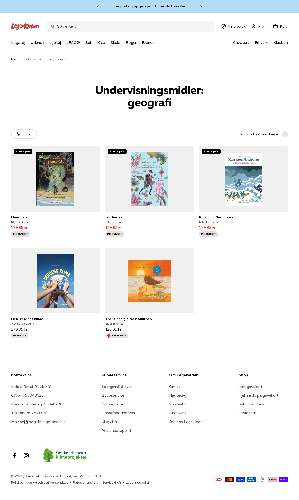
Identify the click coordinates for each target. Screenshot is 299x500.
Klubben (281, 42)
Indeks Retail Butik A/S (31, 386)
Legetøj (18, 42)
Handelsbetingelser (118, 412)
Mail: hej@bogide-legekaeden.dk (39, 421)
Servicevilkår (111, 482)
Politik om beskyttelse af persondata (39, 482)
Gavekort (241, 42)
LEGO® (73, 42)
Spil (88, 42)
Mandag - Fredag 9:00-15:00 (37, 404)
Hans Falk (19, 217)
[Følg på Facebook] (14, 455)
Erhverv (261, 42)
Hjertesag (177, 395)
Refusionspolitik (85, 482)
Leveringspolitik (138, 482)
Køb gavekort (251, 386)
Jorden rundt (116, 217)
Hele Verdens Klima (27, 319)
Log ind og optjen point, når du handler (149, 6)
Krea (101, 42)
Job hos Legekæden (187, 421)
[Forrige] (98, 6)
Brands (148, 42)
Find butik (177, 412)
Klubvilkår (110, 421)
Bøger (131, 42)
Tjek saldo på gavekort (258, 395)
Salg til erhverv (251, 404)
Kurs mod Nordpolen (216, 217)
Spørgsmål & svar (117, 386)
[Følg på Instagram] (26, 455)
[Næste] (201, 6)
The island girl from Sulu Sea (128, 319)
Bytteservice (113, 395)
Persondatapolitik (117, 430)
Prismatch (247, 412)
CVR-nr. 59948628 (27, 395)
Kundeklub (178, 404)
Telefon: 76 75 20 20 (29, 412)
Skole (115, 42)
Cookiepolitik (113, 404)
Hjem (15, 59)
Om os (175, 386)
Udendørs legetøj (46, 42)
